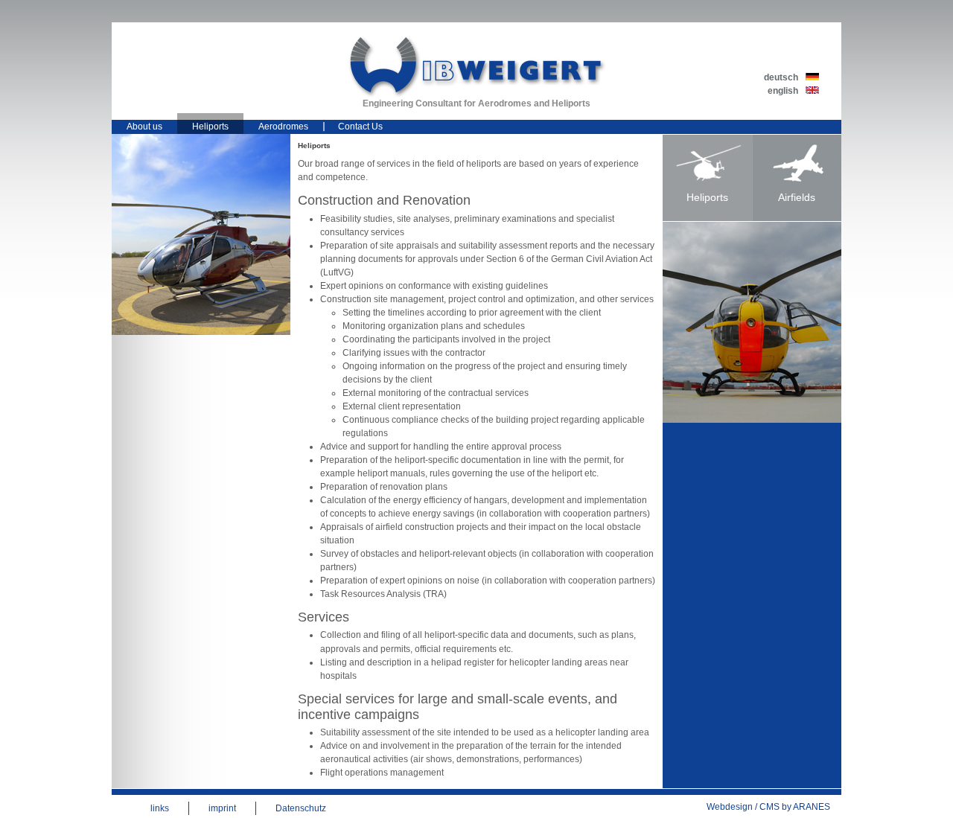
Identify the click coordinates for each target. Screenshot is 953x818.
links (159, 808)
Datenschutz (300, 808)
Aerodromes (283, 126)
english (783, 91)
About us (144, 126)
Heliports (210, 126)
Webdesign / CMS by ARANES (768, 807)
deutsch (781, 77)
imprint (222, 808)
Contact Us (360, 126)
